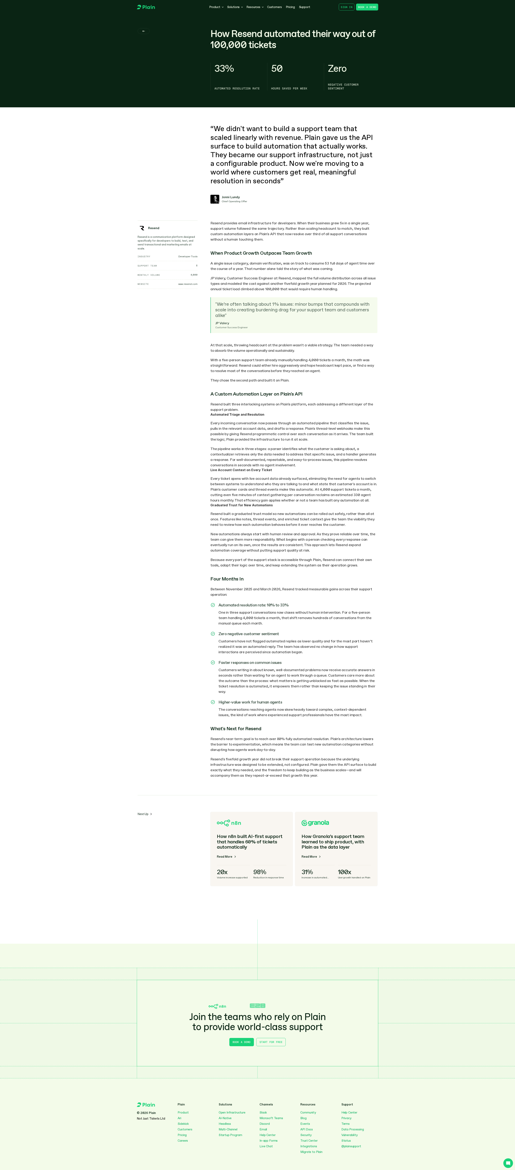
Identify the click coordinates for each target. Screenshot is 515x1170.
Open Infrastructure (232, 1112)
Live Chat (266, 1146)
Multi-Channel (228, 1129)
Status (346, 1140)
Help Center (267, 1135)
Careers (183, 1140)
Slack (263, 1112)
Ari (179, 1118)
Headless (225, 1124)
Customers (185, 1129)
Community (308, 1112)
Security (306, 1135)
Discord (265, 1124)
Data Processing (352, 1129)
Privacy (346, 1118)
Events (305, 1124)
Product (183, 1112)
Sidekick (183, 1124)
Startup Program (230, 1135)
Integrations (308, 1146)
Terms (345, 1124)
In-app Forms (269, 1140)
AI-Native (225, 1118)
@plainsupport (351, 1146)
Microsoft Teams (271, 1118)
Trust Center (308, 1140)
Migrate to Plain (311, 1152)
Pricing (182, 1135)
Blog (303, 1118)
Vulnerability (349, 1135)
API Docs (306, 1129)
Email (263, 1129)
